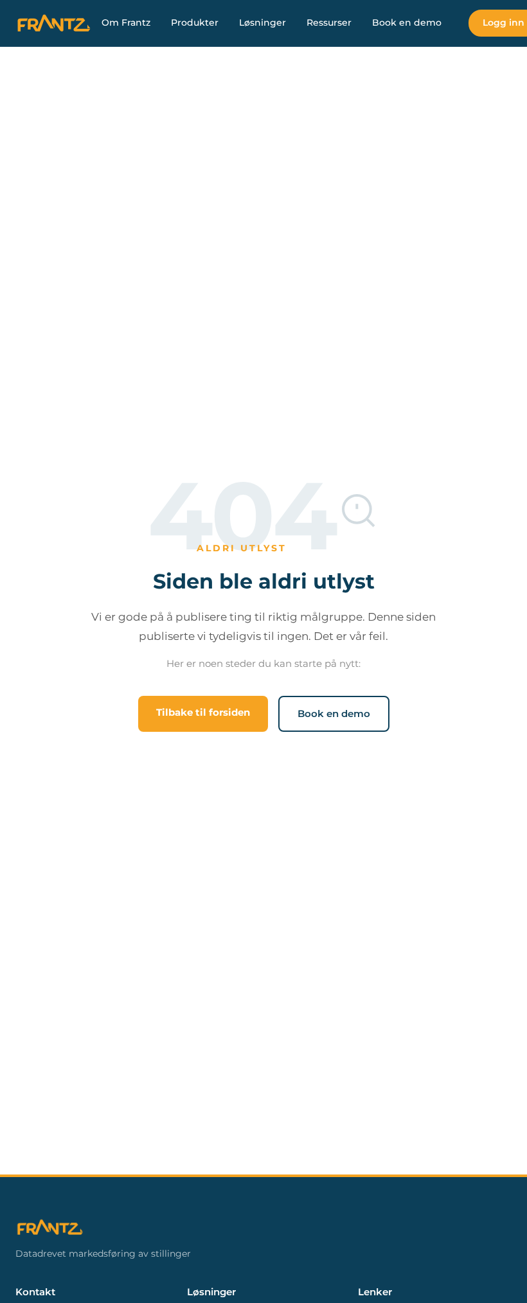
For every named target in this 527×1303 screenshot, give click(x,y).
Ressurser (329, 22)
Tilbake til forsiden (203, 712)
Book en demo (407, 22)
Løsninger (262, 22)
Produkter (195, 22)
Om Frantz (126, 22)
